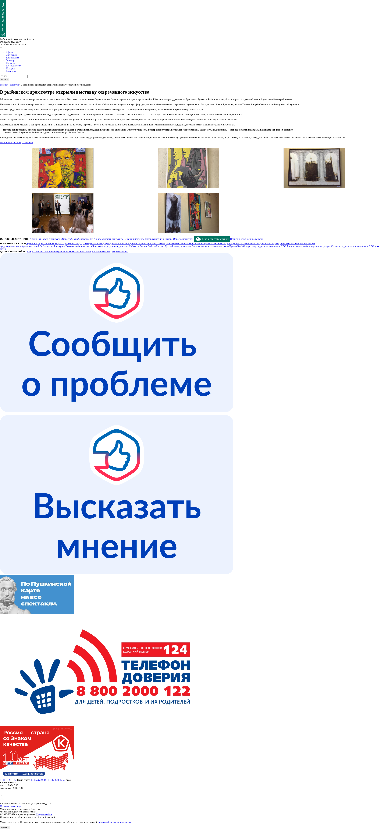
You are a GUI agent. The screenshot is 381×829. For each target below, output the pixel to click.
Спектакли (11, 55)
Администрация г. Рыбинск (40, 243)
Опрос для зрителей (183, 239)
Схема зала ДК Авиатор (90, 239)
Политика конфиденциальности (246, 239)
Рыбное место (84, 251)
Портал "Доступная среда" (68, 243)
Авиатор (96, 251)
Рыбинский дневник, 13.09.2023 (16, 142)
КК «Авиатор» (13, 65)
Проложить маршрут (10, 806)
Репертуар (43, 239)
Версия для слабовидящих (215, 239)
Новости (10, 63)
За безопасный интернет (52, 246)
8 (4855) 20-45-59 (56, 780)
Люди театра (12, 57)
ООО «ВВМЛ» (69, 251)
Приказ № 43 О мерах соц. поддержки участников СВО (257, 246)
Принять (5, 827)
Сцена (74, 239)
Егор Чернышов (120, 251)
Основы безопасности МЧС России (184, 243)
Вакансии (129, 239)
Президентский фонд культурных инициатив (106, 243)
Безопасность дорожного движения (110, 246)
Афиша (9, 52)
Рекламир (106, 251)
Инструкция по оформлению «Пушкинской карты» (253, 243)
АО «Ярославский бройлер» (46, 251)
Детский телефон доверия (178, 246)
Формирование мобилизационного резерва (309, 246)
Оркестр (10, 60)
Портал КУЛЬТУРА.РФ (214, 243)
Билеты (107, 239)
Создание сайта (44, 814)
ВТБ (29, 251)
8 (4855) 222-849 (39, 780)
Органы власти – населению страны (210, 246)
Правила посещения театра (158, 239)
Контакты (11, 71)
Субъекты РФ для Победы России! (146, 246)
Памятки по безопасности (78, 246)
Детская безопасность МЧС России (147, 243)
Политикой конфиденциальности (114, 822)
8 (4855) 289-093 (8, 780)
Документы (117, 239)
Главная (4, 84)
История (10, 68)
